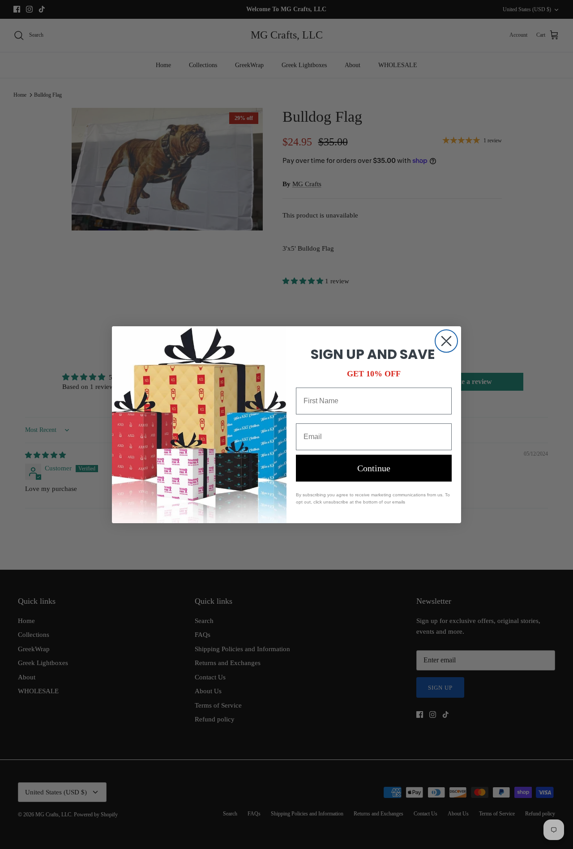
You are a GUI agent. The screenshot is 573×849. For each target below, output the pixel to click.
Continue (373, 468)
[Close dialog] (446, 341)
